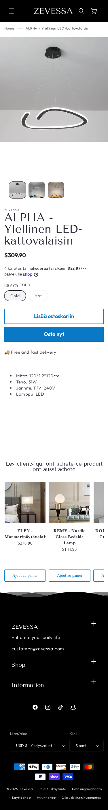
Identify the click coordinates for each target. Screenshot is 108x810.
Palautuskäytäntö (52, 789)
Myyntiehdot (47, 798)
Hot (38, 295)
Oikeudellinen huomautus (81, 798)
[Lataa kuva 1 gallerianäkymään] (17, 190)
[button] (11, 11)
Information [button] (28, 685)
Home (9, 28)
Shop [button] (18, 664)
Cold (15, 295)
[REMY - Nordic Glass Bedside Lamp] (69, 502)
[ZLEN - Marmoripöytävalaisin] (25, 502)
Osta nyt (54, 334)
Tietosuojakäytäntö (86, 789)
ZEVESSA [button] (25, 626)
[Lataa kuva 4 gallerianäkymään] (56, 190)
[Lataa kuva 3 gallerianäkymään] (37, 190)
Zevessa (26, 789)
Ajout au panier (25, 575)
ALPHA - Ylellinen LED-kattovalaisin (57, 28)
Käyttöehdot (22, 798)
